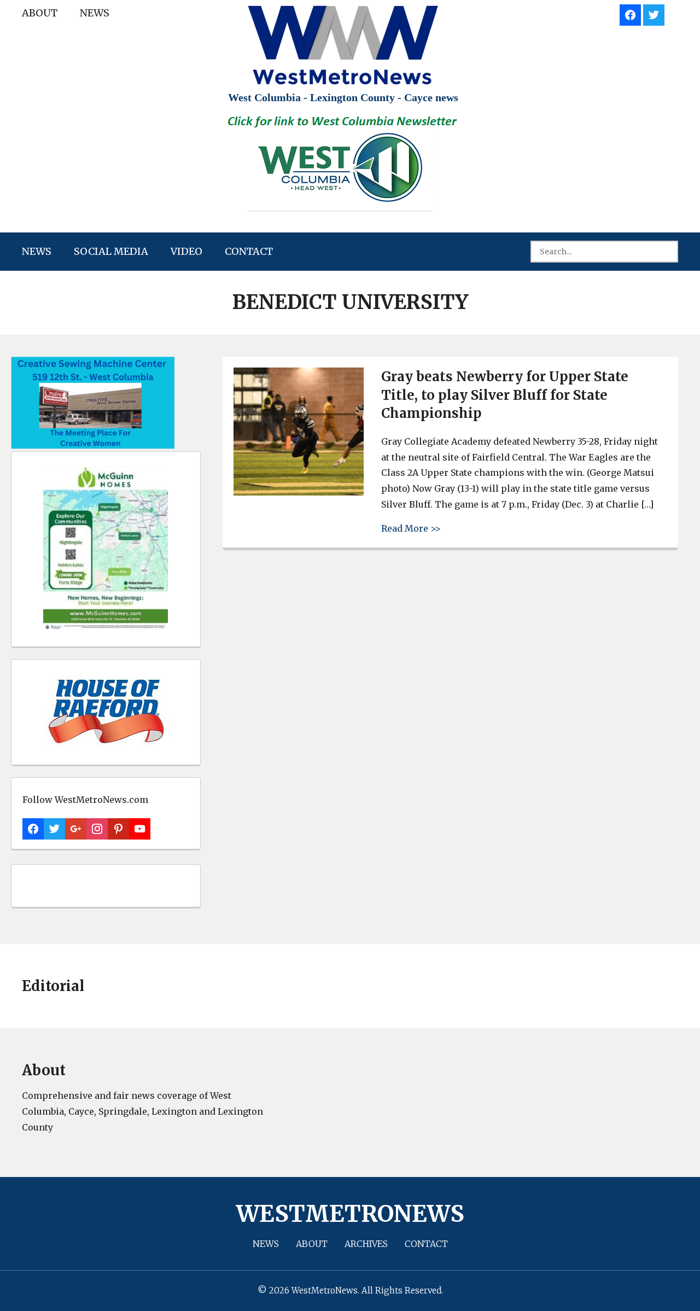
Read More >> (411, 528)
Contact (249, 251)
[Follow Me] (653, 13)
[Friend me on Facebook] (630, 13)
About (39, 13)
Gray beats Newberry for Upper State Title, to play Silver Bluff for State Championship (504, 395)
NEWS (94, 13)
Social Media (111, 251)
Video (186, 251)
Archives (366, 1243)
